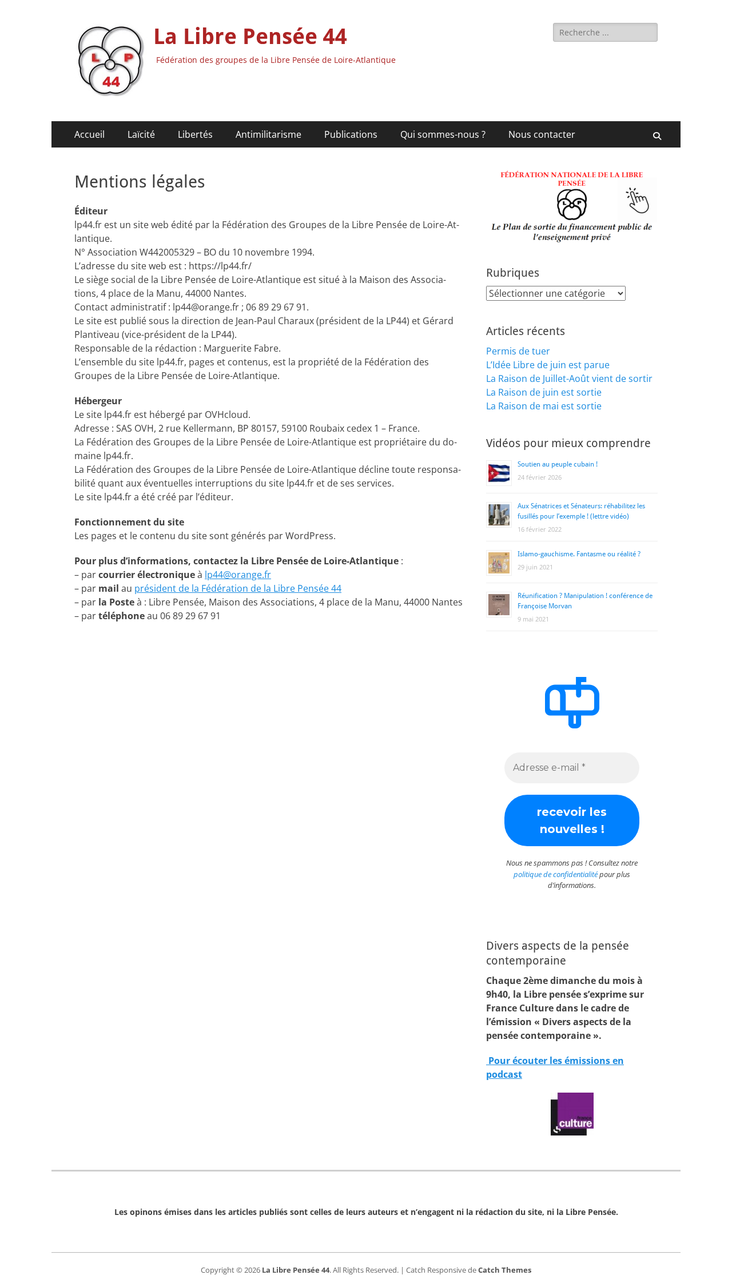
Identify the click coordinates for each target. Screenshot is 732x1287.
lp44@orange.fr (238, 574)
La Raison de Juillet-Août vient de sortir (569, 378)
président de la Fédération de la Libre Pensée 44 (237, 588)
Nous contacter (541, 134)
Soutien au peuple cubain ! (558, 464)
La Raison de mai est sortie (544, 406)
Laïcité (141, 134)
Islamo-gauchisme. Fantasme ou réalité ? (579, 554)
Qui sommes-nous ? (443, 134)
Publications (350, 134)
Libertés (195, 134)
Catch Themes (504, 1270)
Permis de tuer (518, 351)
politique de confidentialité (556, 874)
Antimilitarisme (268, 134)
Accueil (89, 134)
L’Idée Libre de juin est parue (548, 364)
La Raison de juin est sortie (544, 392)
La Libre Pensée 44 (250, 36)
